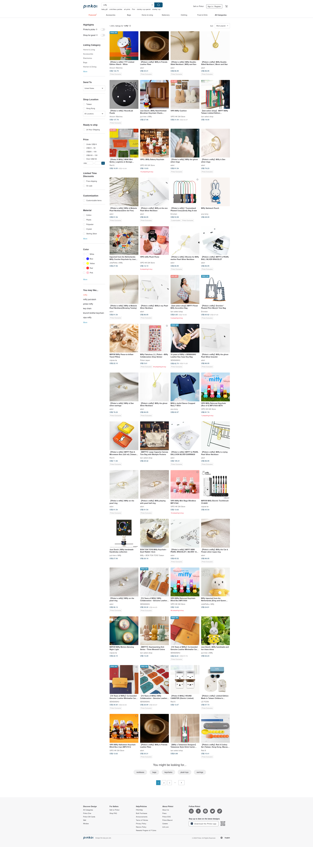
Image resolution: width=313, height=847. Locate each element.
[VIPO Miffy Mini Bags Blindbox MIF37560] (185, 484)
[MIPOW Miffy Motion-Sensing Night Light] (124, 630)
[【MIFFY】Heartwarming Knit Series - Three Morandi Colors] (154, 630)
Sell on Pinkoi (198, 6)
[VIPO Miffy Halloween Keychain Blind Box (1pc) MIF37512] (124, 728)
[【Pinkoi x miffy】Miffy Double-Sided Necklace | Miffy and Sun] (185, 45)
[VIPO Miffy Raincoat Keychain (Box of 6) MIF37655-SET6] (215, 387)
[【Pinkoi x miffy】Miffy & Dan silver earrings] (124, 387)
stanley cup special (144, 9)
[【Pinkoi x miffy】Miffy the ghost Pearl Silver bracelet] (215, 338)
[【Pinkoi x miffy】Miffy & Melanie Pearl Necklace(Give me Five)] (124, 192)
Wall (84, 820)
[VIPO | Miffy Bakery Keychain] (154, 143)
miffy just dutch (89, 299)
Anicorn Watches (116, 67)
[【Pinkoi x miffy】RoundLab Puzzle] (124, 94)
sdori (142, 67)
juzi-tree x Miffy (146, 116)
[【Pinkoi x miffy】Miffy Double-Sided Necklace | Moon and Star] (215, 45)
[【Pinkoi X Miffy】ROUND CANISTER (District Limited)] (185, 679)
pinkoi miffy (88, 303)
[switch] (94, 29)
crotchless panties (115, 9)
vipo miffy (87, 317)
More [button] (85, 71)
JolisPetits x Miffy (116, 262)
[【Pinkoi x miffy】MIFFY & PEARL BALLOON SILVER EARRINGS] (185, 435)
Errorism (174, 214)
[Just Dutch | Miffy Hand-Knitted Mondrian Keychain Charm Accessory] (154, 94)
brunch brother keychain (93, 312)
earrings (200, 772)
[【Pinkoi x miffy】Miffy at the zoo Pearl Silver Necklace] (154, 192)
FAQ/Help (139, 810)
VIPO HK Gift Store (178, 116)
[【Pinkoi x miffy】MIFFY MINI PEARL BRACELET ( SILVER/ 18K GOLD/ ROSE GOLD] (185, 533)
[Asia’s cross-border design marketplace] (90, 6)
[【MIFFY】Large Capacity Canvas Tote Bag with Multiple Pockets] (154, 435)
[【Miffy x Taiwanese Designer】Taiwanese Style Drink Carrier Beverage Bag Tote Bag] (185, 728)
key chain (87, 308)
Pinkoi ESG (166, 817)
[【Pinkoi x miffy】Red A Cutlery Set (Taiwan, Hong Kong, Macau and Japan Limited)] (215, 728)
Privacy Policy (141, 823)
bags (154, 772)
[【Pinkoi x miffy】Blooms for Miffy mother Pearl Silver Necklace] (185, 240)
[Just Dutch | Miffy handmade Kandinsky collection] (124, 533)
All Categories (88, 810)
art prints (127, 9)
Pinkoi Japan (145, 360)
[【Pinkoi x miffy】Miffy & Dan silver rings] (215, 143)
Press (164, 813)
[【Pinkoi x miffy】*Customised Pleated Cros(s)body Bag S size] (185, 192)
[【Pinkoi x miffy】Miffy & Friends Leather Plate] (154, 45)
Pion (133, 9)
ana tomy (204, 214)
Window (86, 823)
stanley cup (156, 9)
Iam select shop (207, 116)
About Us (165, 810)
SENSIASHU (175, 360)
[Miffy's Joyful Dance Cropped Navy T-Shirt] (185, 387)
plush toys (184, 772)
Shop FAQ (113, 813)
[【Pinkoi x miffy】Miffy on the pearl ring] (124, 484)
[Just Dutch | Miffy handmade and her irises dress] (215, 630)
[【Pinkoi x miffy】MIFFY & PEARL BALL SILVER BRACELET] (215, 240)
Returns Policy (141, 827)
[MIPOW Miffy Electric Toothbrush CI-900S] (215, 484)
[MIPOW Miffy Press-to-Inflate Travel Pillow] (124, 338)
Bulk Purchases (141, 813)
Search (158, 4)
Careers (165, 823)
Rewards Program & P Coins (146, 830)
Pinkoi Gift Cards (89, 817)
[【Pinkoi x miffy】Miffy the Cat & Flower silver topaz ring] (215, 533)
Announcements (141, 817)
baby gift (104, 9)
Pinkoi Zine (87, 813)
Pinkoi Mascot (167, 820)
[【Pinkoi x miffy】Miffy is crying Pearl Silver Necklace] (215, 435)
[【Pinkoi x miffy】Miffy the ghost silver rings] (185, 143)
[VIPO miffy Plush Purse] (154, 240)
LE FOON (205, 701)
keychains (168, 772)
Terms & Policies (142, 820)
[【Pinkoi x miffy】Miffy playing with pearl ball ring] (154, 484)
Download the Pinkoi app (205, 823)
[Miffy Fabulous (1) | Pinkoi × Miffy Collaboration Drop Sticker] (154, 338)
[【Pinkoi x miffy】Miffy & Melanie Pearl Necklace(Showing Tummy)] (124, 289)
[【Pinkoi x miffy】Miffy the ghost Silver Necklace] (154, 387)
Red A (112, 165)
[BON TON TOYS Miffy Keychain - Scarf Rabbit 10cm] (154, 533)
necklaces (140, 772)
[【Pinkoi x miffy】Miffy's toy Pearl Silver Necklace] (154, 289)
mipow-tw (113, 360)
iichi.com (165, 827)
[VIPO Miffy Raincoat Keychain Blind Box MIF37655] (185, 582)
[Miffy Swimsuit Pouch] (215, 192)
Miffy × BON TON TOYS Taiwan (152, 555)
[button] (103, 163)
